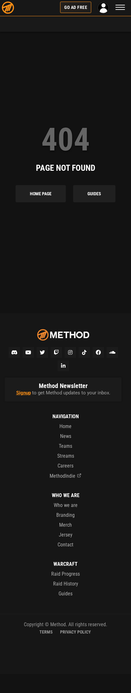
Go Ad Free (75, 7)
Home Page (41, 193)
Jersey (65, 535)
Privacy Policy (75, 632)
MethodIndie (62, 476)
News (65, 436)
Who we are (66, 505)
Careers (65, 466)
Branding (65, 515)
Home (65, 426)
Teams (65, 446)
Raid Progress (65, 574)
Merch (65, 525)
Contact (65, 545)
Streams (65, 456)
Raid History (65, 584)
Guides (94, 193)
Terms (46, 632)
